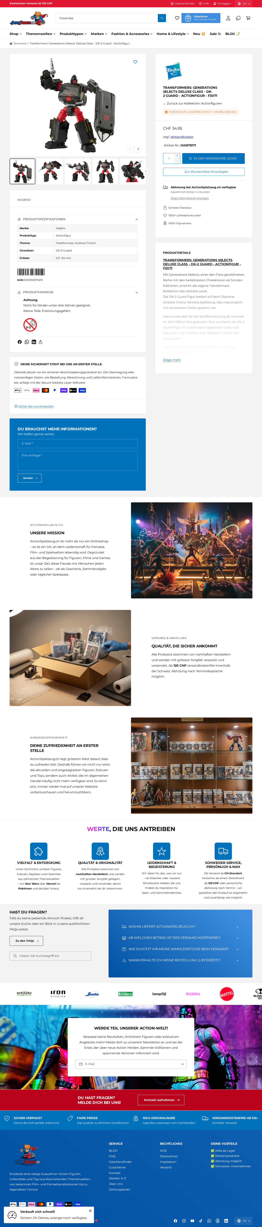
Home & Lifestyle (171, 34)
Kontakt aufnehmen (159, 1100)
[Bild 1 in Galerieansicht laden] (22, 171)
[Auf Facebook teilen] (19, 341)
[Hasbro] (173, 72)
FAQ (112, 1156)
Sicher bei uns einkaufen (36, 406)
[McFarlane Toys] (39, 994)
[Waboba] (242, 994)
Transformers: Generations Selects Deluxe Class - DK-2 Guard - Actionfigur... (80, 43)
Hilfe (206, 3)
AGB (163, 1150)
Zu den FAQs (25, 940)
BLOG (113, 1150)
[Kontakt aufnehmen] (238, 18)
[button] (248, 18)
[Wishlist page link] (177, 18)
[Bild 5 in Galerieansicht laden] (133, 171)
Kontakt (114, 1173)
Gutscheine (117, 1167)
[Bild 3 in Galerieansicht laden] (78, 171)
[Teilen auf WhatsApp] (26, 341)
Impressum (168, 1162)
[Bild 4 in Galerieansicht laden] (105, 171)
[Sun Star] (208, 994)
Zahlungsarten (119, 1189)
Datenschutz (169, 1156)
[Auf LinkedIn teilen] (33, 341)
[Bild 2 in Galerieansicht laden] (50, 171)
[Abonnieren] (182, 1064)
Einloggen (224, 3)
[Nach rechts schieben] (138, 149)
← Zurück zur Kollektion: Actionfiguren (192, 103)
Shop (14, 34)
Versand (165, 1167)
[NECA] (107, 994)
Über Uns (115, 1184)
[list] (131, 871)
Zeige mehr (172, 360)
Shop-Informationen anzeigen (190, 198)
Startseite (19, 43)
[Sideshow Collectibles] (174, 994)
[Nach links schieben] (130, 149)
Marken (97, 34)
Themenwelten (39, 34)
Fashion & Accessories (130, 34)
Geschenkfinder (185, 3)
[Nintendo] (140, 994)
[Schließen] (90, 1211)
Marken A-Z (117, 1178)
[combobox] (111, 18)
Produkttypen (71, 34)
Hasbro (24, 200)
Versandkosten (182, 137)
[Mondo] (73, 994)
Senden (28, 478)
